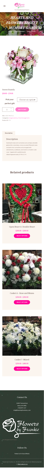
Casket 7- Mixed (22, 359)
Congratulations (19, 31)
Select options (22, 236)
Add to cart (22, 109)
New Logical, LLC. (23, 464)
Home (10, 31)
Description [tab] (8, 133)
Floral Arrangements (23, 118)
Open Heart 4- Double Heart (22, 226)
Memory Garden (25, 27)
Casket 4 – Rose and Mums (22, 293)
